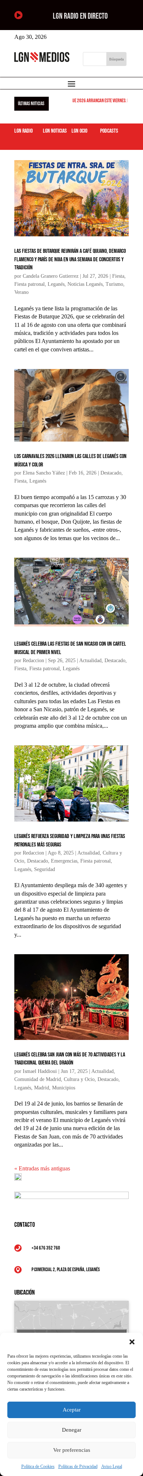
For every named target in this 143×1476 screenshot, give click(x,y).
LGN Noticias (55, 131)
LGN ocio (79, 131)
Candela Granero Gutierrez (50, 276)
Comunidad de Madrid (37, 1079)
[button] (132, 1342)
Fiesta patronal (29, 284)
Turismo (114, 284)
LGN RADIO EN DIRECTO (80, 16)
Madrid (41, 1088)
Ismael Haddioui (40, 1071)
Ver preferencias (71, 1450)
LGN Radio (23, 131)
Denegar (71, 1430)
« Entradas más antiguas (42, 1168)
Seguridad (44, 869)
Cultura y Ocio (79, 1079)
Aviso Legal (111, 1466)
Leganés (56, 284)
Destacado (110, 473)
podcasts (109, 131)
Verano (21, 292)
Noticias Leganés (85, 284)
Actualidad (90, 660)
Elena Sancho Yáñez (44, 473)
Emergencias (64, 861)
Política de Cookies (38, 1466)
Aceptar (72, 1410)
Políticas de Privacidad (78, 1466)
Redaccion (33, 660)
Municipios (63, 1088)
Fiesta (118, 276)
